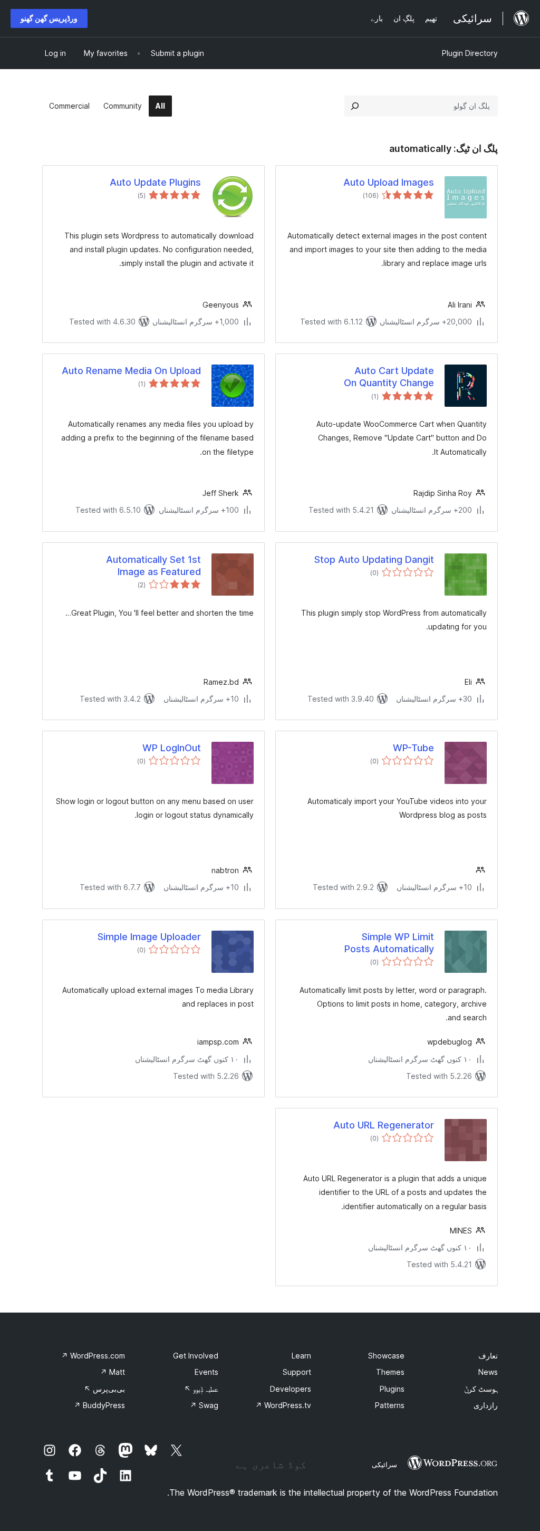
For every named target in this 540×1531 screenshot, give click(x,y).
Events (206, 1371)
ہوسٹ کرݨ (481, 1388)
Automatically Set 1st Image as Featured (153, 565)
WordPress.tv (283, 1405)
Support (297, 1371)
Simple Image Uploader (149, 936)
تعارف (488, 1355)
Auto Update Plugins (155, 182)
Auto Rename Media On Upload (131, 370)
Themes (390, 1371)
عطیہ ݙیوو (201, 1388)
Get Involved (195, 1355)
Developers (290, 1388)
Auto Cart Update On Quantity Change (389, 376)
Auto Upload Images (388, 182)
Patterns (389, 1405)
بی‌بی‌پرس (104, 1388)
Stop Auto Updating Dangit (374, 559)
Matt (112, 1371)
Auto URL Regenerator (383, 1125)
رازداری (486, 1405)
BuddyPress (99, 1405)
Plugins (392, 1388)
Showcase (386, 1355)
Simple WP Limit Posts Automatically (389, 942)
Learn (301, 1355)
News (488, 1371)
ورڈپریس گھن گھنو (49, 18)
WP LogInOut (171, 747)
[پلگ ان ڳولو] (354, 106)
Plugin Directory (470, 53)
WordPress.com (93, 1355)
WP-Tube (413, 747)
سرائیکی (384, 1464)
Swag (204, 1405)
